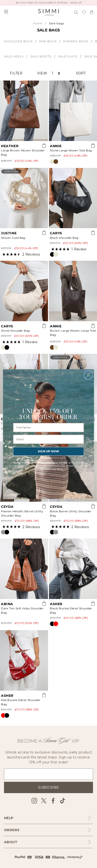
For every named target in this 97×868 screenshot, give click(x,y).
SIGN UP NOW (48, 451)
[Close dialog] (88, 375)
